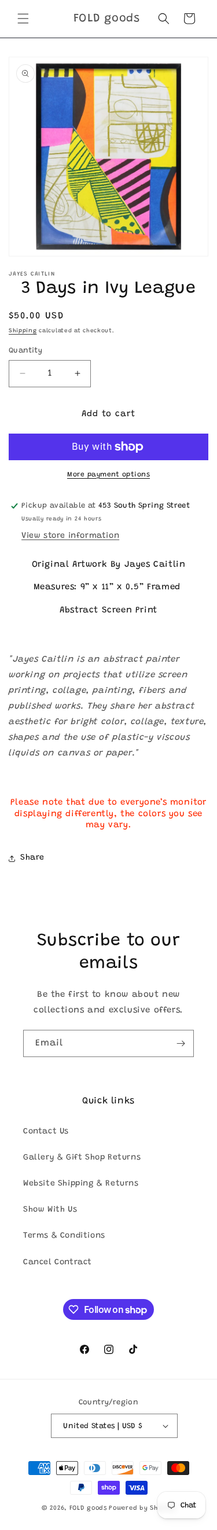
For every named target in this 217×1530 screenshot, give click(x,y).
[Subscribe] (180, 1043)
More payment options (108, 474)
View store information (70, 536)
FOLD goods (88, 1508)
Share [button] (32, 858)
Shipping (23, 331)
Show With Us (50, 1210)
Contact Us (46, 1132)
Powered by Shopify (142, 1508)
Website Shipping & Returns (81, 1184)
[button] (23, 18)
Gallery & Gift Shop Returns (82, 1158)
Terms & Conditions (64, 1236)
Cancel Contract (57, 1263)
